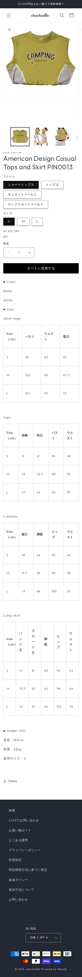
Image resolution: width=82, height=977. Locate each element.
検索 (12, 810)
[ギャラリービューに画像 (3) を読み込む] (61, 136)
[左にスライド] (5, 138)
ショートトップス (21, 185)
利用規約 (15, 860)
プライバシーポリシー (25, 850)
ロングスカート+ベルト (26, 204)
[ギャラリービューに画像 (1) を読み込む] (20, 136)
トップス (52, 185)
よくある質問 (18, 840)
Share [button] (12, 781)
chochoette (33, 969)
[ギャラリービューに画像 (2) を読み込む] (40, 136)
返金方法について (21, 890)
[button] (9, 15)
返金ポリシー (18, 880)
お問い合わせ (18, 899)
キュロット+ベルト (22, 194)
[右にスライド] (77, 138)
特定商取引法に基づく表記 (28, 870)
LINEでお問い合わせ (24, 820)
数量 (6, 243)
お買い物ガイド (20, 830)
